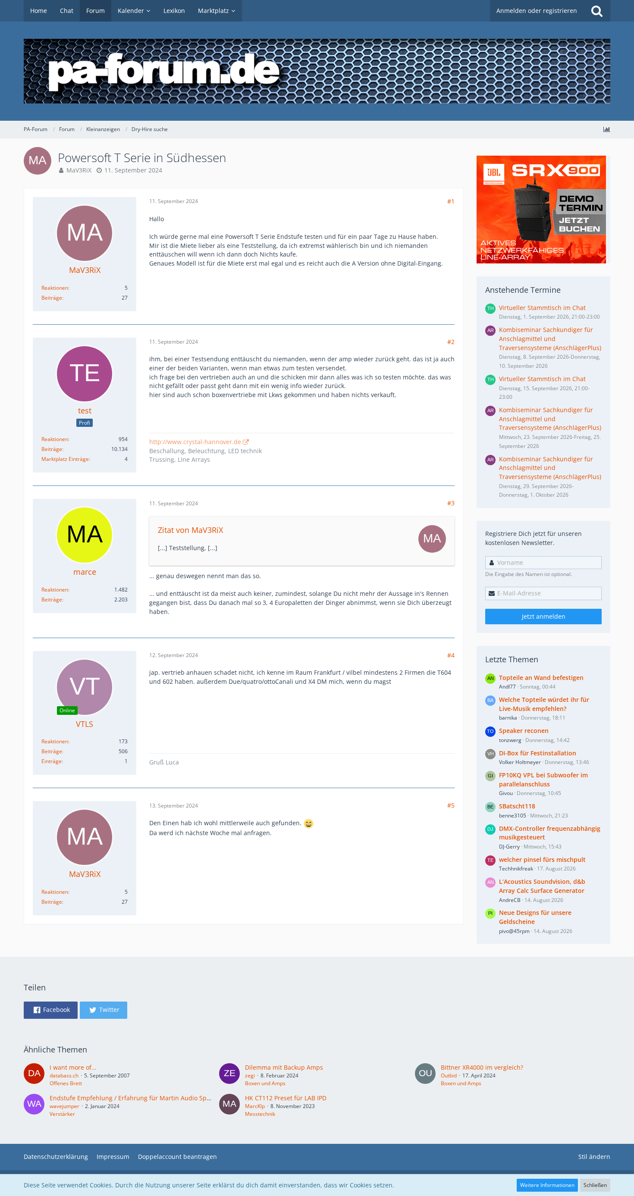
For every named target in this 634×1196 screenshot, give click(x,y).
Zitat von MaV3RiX (190, 530)
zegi (250, 1075)
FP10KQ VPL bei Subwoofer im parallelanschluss (543, 779)
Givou (506, 793)
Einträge (51, 761)
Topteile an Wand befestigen (541, 677)
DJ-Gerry (509, 846)
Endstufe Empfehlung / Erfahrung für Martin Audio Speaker (136, 1098)
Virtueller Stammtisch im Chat (542, 308)
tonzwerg (510, 740)
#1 (451, 201)
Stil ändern (594, 1156)
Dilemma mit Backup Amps (284, 1067)
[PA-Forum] (317, 71)
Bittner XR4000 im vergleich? (482, 1067)
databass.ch (64, 1075)
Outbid (449, 1075)
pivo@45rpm (514, 931)
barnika (508, 717)
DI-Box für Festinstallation (537, 753)
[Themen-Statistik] (606, 129)
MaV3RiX (78, 170)
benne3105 (512, 815)
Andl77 (507, 686)
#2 (451, 342)
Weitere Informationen (547, 1185)
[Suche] (597, 11)
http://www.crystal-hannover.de (195, 442)
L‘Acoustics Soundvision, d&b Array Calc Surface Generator (542, 886)
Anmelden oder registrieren (536, 10)
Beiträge (51, 297)
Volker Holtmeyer (520, 762)
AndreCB (510, 900)
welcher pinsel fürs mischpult (542, 859)
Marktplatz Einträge (65, 459)
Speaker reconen (524, 730)
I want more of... (73, 1067)
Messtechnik (260, 1114)
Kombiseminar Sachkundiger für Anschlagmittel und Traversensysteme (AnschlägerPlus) (550, 338)
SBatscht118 (517, 806)
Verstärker (62, 1114)
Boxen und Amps (265, 1083)
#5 (451, 805)
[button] (51, 1010)
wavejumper (64, 1106)
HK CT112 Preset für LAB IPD (285, 1098)
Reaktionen (54, 287)
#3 (451, 503)
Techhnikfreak (516, 868)
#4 (451, 655)
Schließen (595, 1185)
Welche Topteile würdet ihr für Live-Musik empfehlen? (544, 704)
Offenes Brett (66, 1083)
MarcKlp (255, 1106)
